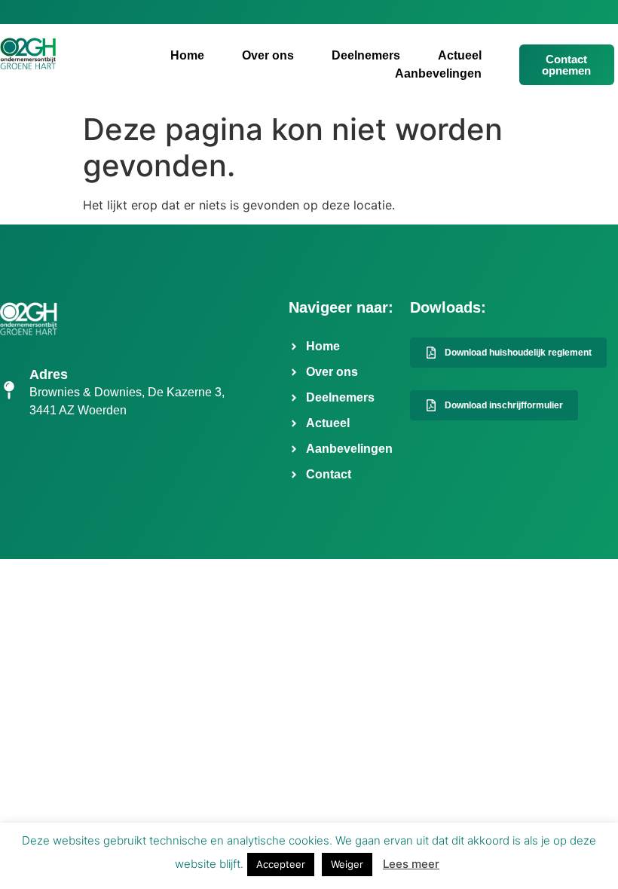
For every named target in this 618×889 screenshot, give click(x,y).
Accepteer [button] (280, 864)
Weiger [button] (347, 864)
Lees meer (411, 864)
